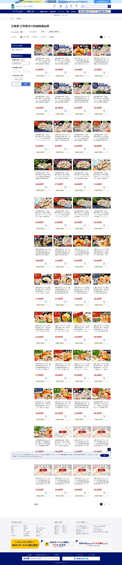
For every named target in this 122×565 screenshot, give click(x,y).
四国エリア (56, 531)
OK (105, 455)
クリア (16, 84)
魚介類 (12, 530)
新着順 (52, 37)
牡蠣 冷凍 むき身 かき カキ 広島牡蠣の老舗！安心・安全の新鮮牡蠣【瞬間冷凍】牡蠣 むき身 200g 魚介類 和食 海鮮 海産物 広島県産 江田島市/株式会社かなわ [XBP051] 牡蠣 (62, 140)
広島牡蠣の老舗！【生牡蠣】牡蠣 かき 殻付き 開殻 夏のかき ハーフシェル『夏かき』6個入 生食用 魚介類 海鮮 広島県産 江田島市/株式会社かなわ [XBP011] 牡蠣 (101, 178)
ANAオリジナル (14, 526)
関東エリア (56, 528)
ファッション (39, 533)
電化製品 (38, 531)
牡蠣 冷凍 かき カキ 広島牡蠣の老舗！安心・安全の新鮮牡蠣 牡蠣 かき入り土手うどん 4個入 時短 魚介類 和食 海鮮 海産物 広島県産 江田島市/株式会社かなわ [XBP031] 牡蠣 (101, 331)
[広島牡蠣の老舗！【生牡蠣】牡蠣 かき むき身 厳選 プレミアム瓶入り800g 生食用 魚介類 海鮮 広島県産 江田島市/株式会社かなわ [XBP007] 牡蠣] (101, 88)
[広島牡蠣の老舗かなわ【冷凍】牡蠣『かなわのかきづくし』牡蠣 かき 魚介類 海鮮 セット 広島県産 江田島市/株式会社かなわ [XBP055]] (101, 393)
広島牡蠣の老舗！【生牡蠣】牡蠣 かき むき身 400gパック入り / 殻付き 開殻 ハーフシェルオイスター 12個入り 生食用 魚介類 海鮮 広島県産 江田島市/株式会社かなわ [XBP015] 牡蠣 (43, 140)
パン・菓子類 (27, 531)
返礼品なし (38, 535)
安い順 (35, 37)
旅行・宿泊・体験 (40, 528)
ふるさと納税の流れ (97, 530)
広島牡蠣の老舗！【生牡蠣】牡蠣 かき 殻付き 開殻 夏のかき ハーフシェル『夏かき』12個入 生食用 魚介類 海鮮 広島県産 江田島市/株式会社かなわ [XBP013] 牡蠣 (62, 445)
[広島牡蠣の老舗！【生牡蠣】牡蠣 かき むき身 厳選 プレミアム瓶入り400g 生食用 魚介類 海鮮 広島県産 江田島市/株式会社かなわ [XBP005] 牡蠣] (63, 50)
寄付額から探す (44, 11)
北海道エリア (57, 526)
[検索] (109, 6)
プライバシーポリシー (68, 554)
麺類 (25, 530)
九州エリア (64, 531)
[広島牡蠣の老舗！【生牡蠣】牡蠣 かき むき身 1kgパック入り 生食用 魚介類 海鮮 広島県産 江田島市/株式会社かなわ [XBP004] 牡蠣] (101, 126)
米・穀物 (13, 535)
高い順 (43, 37)
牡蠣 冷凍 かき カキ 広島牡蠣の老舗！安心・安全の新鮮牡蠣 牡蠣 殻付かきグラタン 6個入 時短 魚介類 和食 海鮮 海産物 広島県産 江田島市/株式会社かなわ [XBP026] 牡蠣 (101, 293)
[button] (21, 15)
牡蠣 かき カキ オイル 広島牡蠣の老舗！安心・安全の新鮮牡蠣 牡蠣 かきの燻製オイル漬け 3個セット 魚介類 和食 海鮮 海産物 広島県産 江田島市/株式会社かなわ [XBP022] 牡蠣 (101, 254)
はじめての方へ (96, 528)
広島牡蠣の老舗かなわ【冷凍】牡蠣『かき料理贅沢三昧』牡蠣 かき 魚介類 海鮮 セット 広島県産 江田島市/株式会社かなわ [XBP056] (43, 443)
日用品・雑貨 (39, 530)
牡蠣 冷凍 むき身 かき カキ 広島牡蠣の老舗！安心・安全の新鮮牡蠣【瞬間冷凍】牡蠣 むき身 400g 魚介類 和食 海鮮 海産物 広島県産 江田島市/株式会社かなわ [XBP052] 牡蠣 (101, 64)
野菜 (12, 531)
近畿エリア (56, 530)
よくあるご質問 (91, 554)
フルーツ (13, 533)
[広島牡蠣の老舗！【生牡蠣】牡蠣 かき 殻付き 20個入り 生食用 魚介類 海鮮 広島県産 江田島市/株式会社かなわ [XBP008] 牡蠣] (43, 164)
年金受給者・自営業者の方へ (82, 533)
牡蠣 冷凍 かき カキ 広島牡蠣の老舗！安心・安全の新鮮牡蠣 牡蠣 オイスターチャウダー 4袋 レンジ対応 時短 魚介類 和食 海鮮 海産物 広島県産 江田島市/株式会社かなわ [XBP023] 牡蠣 (43, 293)
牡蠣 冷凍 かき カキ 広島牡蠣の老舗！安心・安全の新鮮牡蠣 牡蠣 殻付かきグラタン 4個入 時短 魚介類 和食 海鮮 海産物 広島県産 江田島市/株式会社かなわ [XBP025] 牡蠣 (81, 293)
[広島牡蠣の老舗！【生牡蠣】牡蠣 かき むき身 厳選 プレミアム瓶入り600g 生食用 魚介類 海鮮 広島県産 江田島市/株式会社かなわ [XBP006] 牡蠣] (63, 88)
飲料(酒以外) (26, 535)
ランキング (61, 11)
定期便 (25, 526)
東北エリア (64, 526)
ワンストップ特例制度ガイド (82, 528)
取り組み (73, 11)
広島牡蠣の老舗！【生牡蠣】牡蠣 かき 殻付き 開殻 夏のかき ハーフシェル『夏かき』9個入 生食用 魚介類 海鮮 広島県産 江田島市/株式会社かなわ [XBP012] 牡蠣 (43, 216)
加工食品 (26, 528)
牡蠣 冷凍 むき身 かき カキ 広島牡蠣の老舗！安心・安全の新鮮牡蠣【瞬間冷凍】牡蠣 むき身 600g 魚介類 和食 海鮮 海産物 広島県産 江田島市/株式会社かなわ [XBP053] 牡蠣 (82, 407)
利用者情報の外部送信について (43, 554)
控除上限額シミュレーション (82, 531)
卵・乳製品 (26, 533)
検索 (26, 84)
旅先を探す (53, 11)
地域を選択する (17, 63)
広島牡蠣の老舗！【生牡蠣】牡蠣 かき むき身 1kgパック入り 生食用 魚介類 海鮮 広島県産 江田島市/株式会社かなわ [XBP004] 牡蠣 (101, 138)
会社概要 (30, 554)
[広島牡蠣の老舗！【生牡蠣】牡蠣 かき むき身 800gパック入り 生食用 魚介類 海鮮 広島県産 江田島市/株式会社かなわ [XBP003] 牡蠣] (82, 126)
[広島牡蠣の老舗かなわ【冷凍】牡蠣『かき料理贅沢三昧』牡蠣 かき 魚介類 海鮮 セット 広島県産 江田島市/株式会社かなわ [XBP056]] (43, 432)
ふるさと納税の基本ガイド (82, 526)
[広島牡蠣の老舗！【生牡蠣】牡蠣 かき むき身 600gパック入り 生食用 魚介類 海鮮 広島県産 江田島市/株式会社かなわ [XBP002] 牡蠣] (43, 50)
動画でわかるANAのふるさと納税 (100, 531)
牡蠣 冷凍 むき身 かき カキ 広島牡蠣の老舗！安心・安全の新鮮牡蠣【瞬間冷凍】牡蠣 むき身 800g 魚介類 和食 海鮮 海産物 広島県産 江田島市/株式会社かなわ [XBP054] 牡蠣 (82, 102)
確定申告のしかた (80, 530)
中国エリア (64, 530)
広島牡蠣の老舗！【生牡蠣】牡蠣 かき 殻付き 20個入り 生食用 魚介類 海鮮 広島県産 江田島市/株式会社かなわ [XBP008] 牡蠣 (43, 176)
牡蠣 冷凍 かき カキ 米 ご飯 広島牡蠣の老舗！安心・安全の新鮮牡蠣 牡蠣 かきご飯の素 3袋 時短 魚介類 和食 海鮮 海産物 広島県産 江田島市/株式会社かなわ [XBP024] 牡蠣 (62, 293)
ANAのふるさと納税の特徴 (99, 526)
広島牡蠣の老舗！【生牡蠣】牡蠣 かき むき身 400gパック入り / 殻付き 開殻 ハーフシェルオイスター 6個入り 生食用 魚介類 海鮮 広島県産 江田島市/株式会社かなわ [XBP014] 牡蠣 (62, 216)
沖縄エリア (56, 533)
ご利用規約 (56, 554)
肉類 (12, 528)
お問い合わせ (80, 554)
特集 (68, 11)
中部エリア (64, 528)
